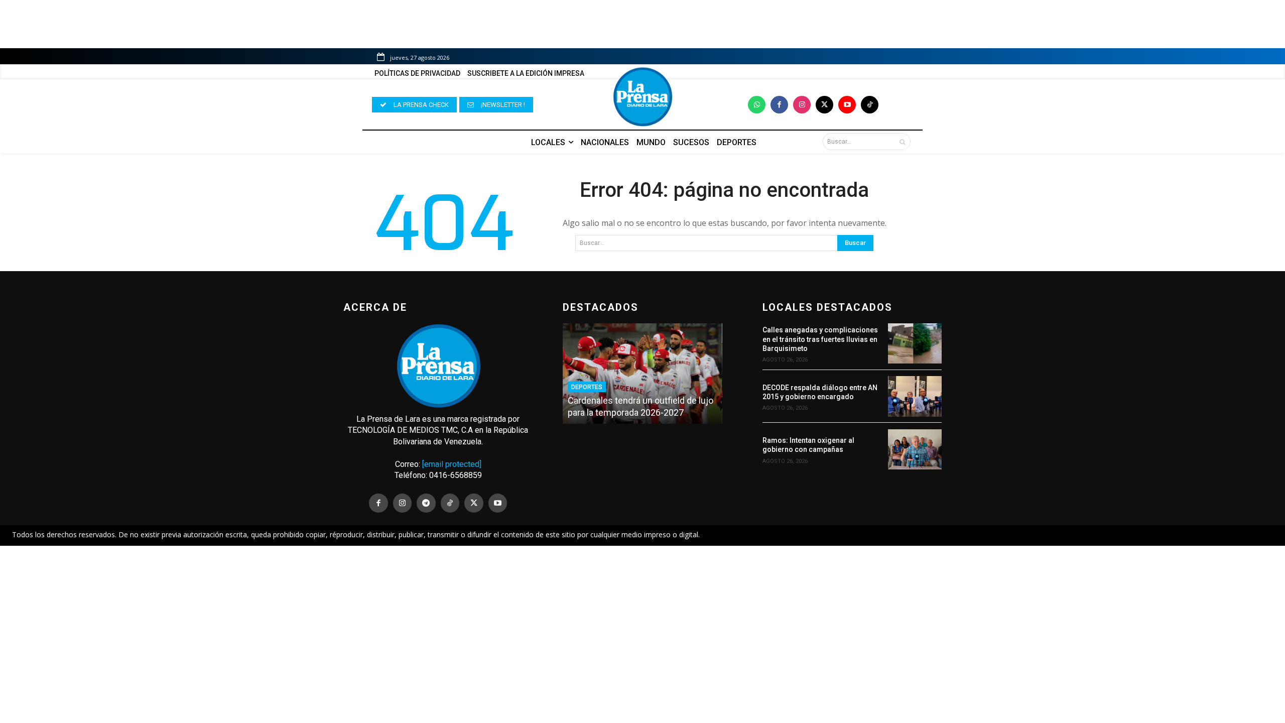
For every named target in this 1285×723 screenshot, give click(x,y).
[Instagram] (802, 104)
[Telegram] (426, 503)
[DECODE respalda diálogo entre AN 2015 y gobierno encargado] (915, 396)
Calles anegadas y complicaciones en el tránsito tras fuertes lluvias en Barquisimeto (820, 339)
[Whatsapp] (756, 104)
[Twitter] (824, 104)
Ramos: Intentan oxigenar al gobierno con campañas (808, 444)
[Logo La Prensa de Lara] (642, 97)
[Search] (902, 142)
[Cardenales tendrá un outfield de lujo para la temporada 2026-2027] (642, 373)
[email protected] (451, 464)
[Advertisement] (642, 620)
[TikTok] (450, 503)
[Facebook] (779, 104)
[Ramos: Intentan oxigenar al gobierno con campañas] (915, 449)
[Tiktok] (869, 104)
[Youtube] (847, 104)
